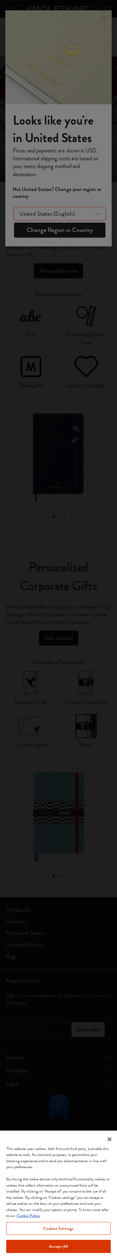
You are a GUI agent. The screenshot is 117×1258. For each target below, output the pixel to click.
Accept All (58, 1246)
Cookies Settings (58, 1228)
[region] (58, 1194)
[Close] (109, 1139)
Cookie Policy (28, 1216)
